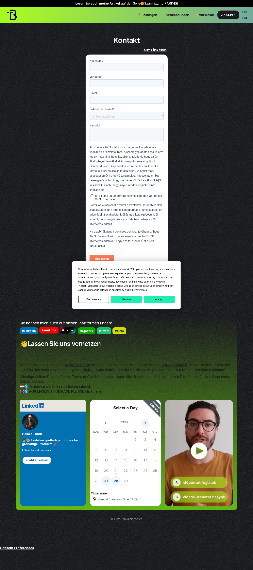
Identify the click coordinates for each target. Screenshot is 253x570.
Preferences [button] (140, 289)
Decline (126, 299)
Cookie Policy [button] (156, 285)
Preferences (93, 299)
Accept (159, 299)
